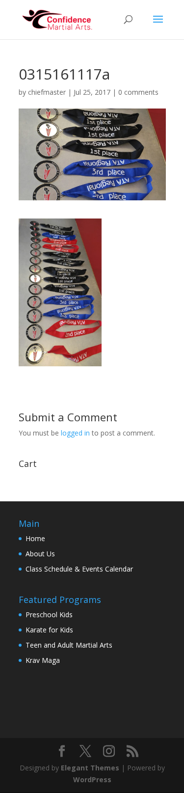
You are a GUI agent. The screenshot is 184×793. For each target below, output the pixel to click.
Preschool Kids (49, 614)
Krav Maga (43, 660)
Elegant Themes (90, 767)
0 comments (138, 92)
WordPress (92, 779)
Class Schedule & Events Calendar (79, 569)
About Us (40, 553)
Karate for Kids (49, 629)
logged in (75, 433)
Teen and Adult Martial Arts (69, 645)
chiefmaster (47, 92)
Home (35, 538)
